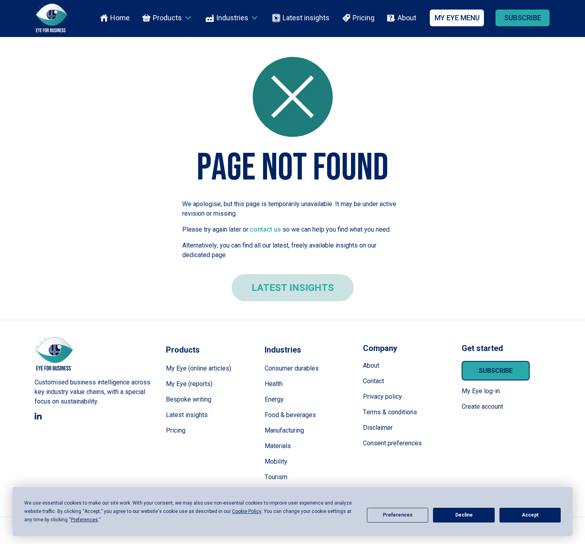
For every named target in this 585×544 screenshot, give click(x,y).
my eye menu (457, 18)
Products (167, 18)
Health (274, 384)
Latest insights (306, 18)
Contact (373, 381)
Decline (464, 515)
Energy (274, 399)
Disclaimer (378, 427)
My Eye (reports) (189, 384)
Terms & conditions (390, 412)
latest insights (293, 287)
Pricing (363, 18)
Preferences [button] (84, 520)
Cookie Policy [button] (246, 511)
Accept (530, 515)
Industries (232, 18)
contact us (265, 229)
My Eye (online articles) (198, 368)
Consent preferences (392, 443)
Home (120, 18)
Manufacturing (284, 430)
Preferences (398, 515)
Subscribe (496, 370)
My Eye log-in (481, 391)
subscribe (522, 18)
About (407, 18)
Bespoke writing (188, 399)
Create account (482, 406)
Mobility (276, 461)
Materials (278, 446)
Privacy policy (382, 396)
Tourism (276, 477)
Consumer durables (292, 368)
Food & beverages (290, 415)
